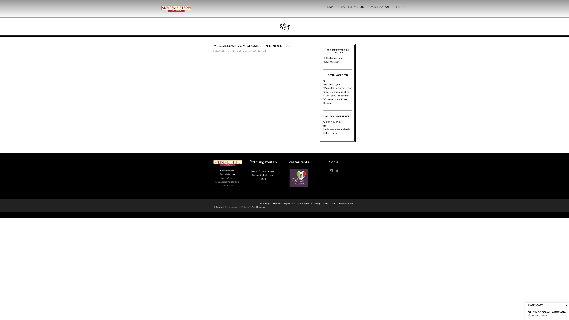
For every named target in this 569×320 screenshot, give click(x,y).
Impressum (289, 203)
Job (333, 203)
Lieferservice (336, 92)
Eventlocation (379, 7)
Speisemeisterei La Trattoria (237, 207)
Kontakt (277, 203)
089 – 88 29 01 (227, 178)
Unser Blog (264, 203)
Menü (329, 7)
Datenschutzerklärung (309, 203)
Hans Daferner (241, 51)
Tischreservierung (352, 7)
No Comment (260, 51)
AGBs (326, 203)
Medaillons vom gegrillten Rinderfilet (252, 46)
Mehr (399, 7)
